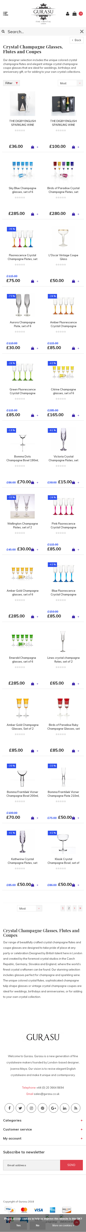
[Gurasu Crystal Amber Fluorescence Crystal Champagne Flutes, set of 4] (63, 305)
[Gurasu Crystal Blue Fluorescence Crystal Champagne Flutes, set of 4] (63, 573)
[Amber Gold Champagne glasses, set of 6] (22, 573)
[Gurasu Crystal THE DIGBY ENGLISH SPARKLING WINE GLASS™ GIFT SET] (63, 103)
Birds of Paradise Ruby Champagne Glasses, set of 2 (63, 727)
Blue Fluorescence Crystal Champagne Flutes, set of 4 (63, 593)
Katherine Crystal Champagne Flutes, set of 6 (22, 861)
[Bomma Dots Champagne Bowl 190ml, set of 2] (22, 439)
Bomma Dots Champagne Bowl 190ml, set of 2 (22, 458)
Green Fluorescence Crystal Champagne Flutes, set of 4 (23, 391)
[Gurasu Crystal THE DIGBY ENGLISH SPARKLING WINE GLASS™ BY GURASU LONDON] (22, 103)
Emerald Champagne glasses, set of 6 (22, 659)
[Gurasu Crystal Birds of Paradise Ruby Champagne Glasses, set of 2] (63, 707)
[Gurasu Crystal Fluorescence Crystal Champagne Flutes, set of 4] (22, 238)
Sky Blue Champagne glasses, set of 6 (22, 190)
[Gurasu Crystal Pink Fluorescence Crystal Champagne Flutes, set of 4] (63, 506)
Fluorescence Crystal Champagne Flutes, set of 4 (22, 257)
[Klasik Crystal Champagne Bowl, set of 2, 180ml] (63, 841)
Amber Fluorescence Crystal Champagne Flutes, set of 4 (63, 324)
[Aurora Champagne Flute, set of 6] (22, 305)
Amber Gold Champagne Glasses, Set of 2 (23, 726)
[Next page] (75, 908)
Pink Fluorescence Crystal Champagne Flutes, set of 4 (63, 525)
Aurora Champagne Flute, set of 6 (22, 324)
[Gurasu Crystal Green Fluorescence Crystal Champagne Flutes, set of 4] (22, 372)
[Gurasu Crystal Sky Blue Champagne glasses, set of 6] (22, 171)
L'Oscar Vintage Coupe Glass (63, 257)
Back (77, 40)
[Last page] (80, 908)
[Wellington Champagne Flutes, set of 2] (22, 506)
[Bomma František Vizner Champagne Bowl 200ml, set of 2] (22, 774)
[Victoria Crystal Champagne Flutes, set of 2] (63, 439)
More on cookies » (63, 1225)
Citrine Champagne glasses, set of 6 (63, 391)
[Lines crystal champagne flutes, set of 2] (63, 640)
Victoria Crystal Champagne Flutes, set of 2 (63, 458)
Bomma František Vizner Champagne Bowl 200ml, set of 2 (22, 794)
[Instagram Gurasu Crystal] (31, 1108)
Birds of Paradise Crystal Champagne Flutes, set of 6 (63, 190)
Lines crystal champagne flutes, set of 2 (63, 659)
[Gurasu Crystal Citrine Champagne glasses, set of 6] (63, 372)
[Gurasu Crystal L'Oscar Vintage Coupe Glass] (63, 238)
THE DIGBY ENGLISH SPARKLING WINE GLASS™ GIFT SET (63, 123)
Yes (18, 1225)
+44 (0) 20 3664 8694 (50, 1087)
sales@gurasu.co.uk (46, 1094)
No (37, 1225)
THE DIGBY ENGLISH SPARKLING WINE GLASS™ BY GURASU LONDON (22, 123)
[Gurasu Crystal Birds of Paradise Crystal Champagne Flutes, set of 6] (63, 171)
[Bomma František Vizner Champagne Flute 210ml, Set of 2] (63, 774)
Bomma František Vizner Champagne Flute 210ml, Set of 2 (64, 794)
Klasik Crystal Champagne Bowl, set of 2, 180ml (63, 861)
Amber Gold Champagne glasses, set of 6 (23, 592)
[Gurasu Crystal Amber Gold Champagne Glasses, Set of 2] (22, 707)
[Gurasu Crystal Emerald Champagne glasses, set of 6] (22, 640)
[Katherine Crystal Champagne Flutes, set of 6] (22, 841)
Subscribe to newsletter (24, 1152)
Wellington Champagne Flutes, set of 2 (22, 525)
